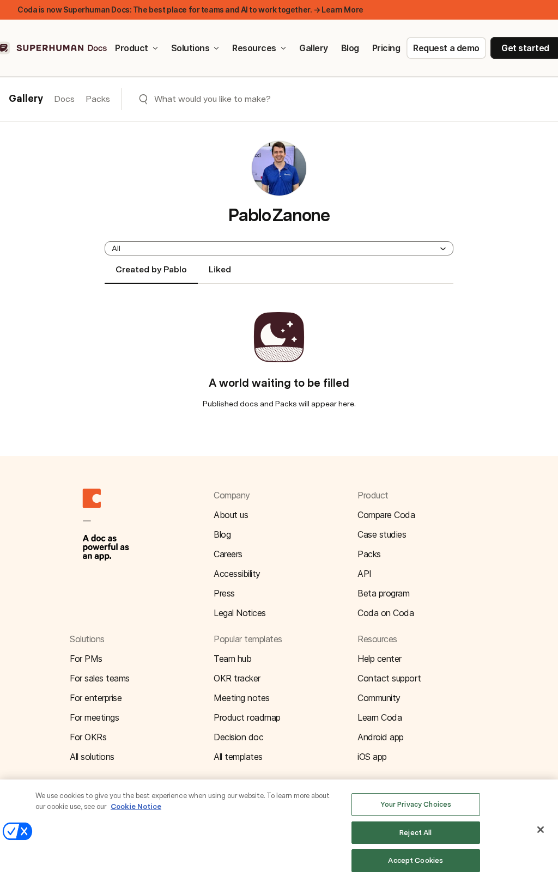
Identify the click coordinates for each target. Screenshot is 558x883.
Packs (98, 99)
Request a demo (446, 47)
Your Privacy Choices (416, 804)
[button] (279, 248)
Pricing (386, 47)
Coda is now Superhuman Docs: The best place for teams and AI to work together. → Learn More (190, 9)
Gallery (313, 47)
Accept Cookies (415, 860)
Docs (64, 99)
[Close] (541, 830)
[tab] (151, 274)
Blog (350, 47)
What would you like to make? (212, 99)
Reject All (415, 833)
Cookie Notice (136, 806)
